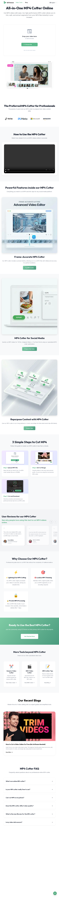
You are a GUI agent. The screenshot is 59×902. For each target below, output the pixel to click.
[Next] (55, 522)
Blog (26, 2)
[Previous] (51, 522)
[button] (36, 44)
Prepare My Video (29, 349)
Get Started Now (29, 636)
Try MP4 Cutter (29, 267)
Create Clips (29, 428)
